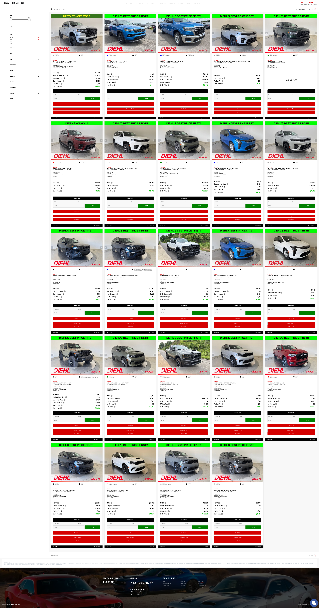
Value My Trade (76, 109)
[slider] (11, 20)
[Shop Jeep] (6, 3)
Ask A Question (76, 112)
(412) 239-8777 (309, 2)
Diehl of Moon (55, 118)
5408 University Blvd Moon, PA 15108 (309, 4)
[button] (101, 33)
